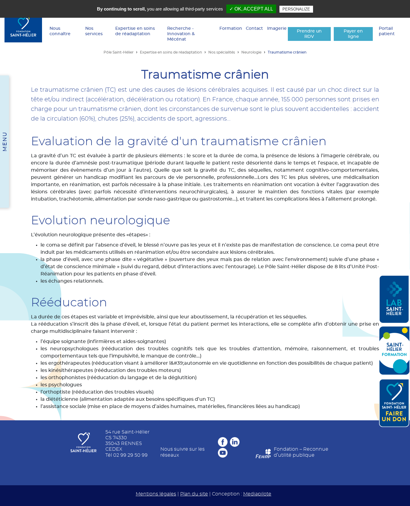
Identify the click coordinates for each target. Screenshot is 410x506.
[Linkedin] (235, 442)
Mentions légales (156, 494)
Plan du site (194, 494)
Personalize (296, 9)
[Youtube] (223, 453)
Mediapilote (257, 494)
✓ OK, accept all (251, 8)
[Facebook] (223, 442)
